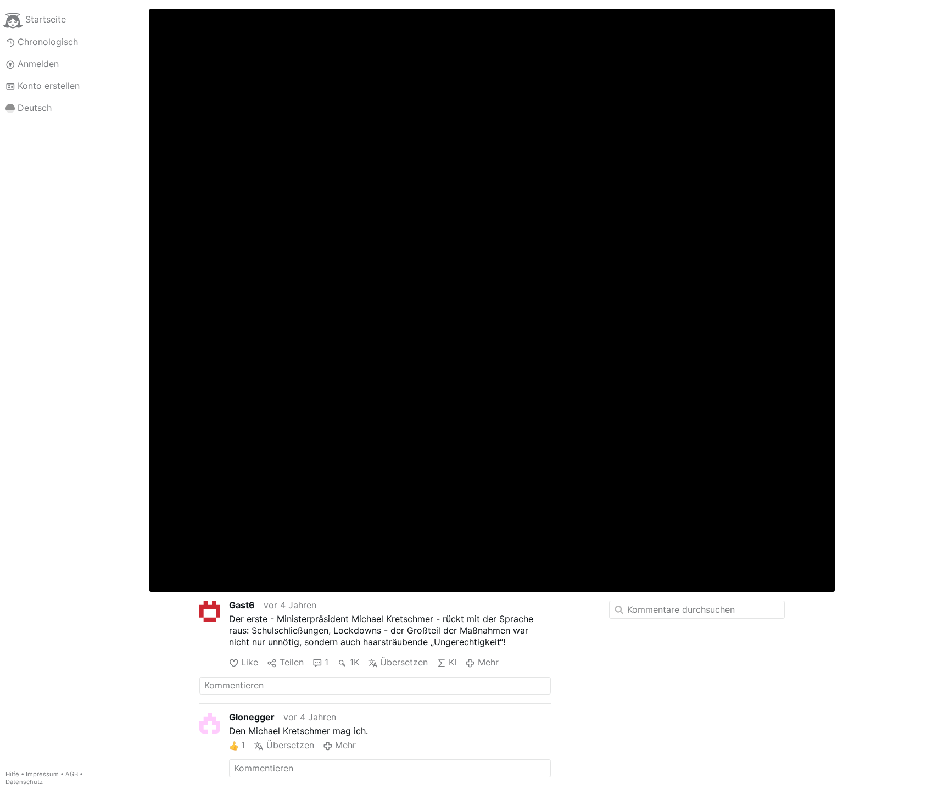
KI (452, 662)
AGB (71, 774)
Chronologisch (48, 41)
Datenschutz (24, 782)
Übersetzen (404, 662)
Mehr (488, 662)
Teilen (291, 662)
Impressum (42, 774)
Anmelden (38, 63)
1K (354, 662)
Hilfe (12, 774)
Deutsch (35, 107)
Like (249, 662)
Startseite (45, 19)
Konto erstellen (49, 85)
